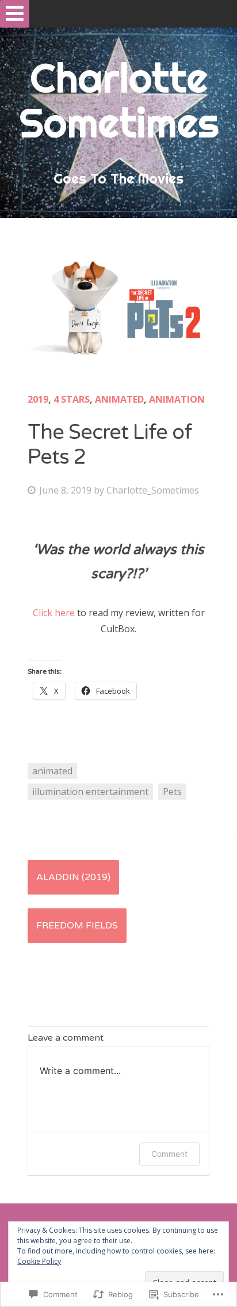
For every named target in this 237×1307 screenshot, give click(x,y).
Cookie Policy (39, 1261)
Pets (172, 791)
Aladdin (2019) (73, 877)
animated (119, 399)
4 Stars (71, 399)
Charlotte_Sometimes (152, 490)
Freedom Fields (77, 925)
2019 (38, 399)
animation (177, 399)
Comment (169, 1154)
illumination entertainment (90, 791)
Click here (54, 612)
